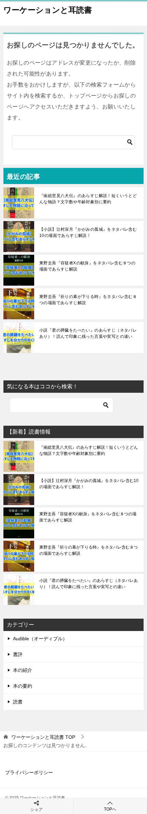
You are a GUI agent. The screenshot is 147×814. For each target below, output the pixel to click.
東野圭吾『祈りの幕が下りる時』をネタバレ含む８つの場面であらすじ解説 (88, 299)
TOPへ (110, 809)
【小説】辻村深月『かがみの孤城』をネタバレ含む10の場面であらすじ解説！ (88, 232)
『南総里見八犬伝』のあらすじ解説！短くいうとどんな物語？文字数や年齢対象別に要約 (88, 198)
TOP (43, 737)
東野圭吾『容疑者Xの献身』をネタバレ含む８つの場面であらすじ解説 (87, 266)
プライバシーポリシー (29, 772)
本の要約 (22, 686)
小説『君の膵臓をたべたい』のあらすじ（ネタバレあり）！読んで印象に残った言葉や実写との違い (88, 333)
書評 (18, 654)
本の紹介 (22, 670)
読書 (18, 701)
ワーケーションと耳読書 (47, 9)
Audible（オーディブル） (40, 638)
